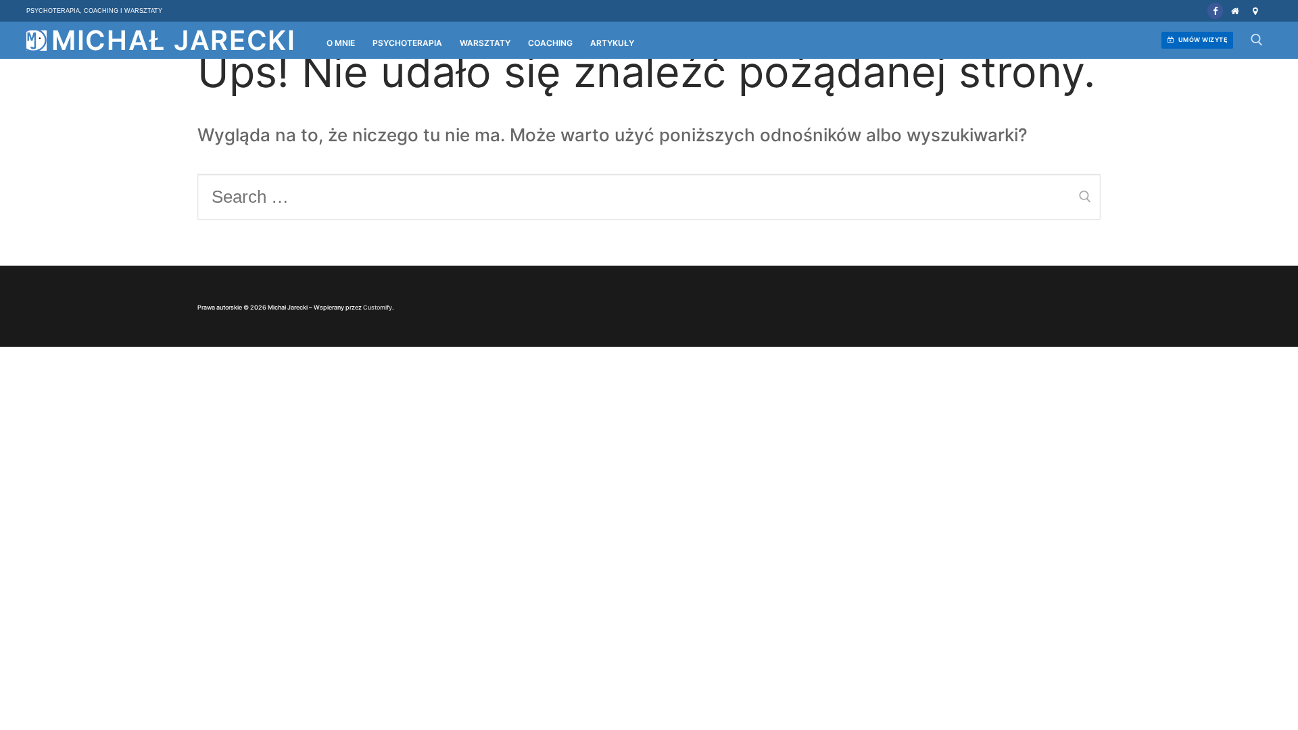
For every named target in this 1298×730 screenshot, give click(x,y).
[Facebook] (1215, 10)
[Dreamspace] (1255, 10)
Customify (377, 307)
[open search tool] (1257, 40)
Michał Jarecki (173, 40)
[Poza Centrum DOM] (1235, 10)
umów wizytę (1201, 39)
